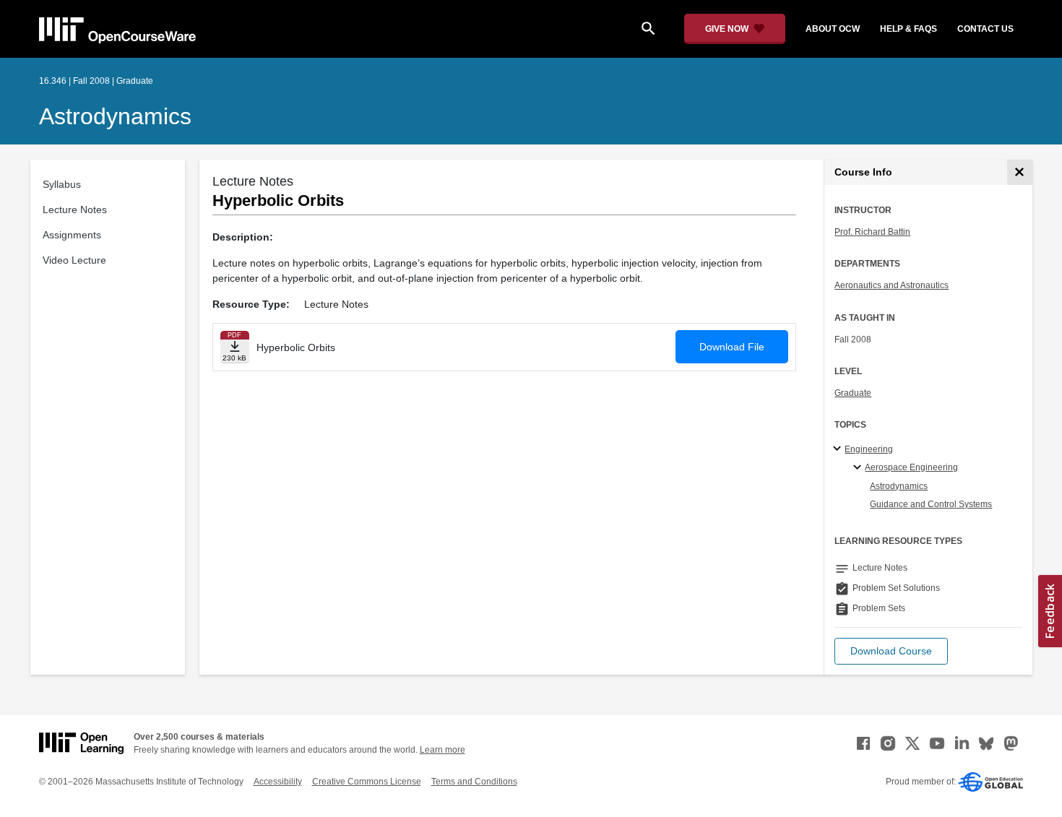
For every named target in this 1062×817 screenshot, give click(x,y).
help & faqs (908, 29)
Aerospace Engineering (911, 467)
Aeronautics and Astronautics (891, 285)
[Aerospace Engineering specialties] (859, 468)
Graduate (852, 393)
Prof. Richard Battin (872, 232)
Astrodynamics (115, 116)
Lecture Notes (75, 209)
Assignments (72, 235)
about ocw (833, 29)
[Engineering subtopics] (839, 449)
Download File (731, 347)
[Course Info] (1019, 172)
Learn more (442, 750)
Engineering (869, 449)
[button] (891, 651)
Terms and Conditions (474, 782)
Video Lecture (74, 260)
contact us (985, 29)
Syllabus (62, 184)
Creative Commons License (366, 782)
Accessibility (278, 782)
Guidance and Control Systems (931, 504)
